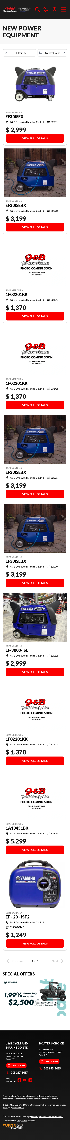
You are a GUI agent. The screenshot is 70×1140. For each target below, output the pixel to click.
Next (55, 960)
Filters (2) (21, 52)
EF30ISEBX (16, 205)
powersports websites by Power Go (47, 1116)
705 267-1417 (19, 1072)
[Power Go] (33, 1126)
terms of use (18, 1107)
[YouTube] (25, 1080)
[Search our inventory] (37, 10)
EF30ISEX (14, 116)
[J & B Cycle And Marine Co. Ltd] (17, 9)
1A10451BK (17, 828)
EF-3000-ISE (17, 650)
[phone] (46, 10)
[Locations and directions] (54, 10)
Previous (17, 960)
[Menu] (63, 9)
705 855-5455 (52, 1068)
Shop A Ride (22, 1120)
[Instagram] (30, 1080)
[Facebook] (19, 1080)
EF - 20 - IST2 (18, 917)
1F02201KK (17, 294)
